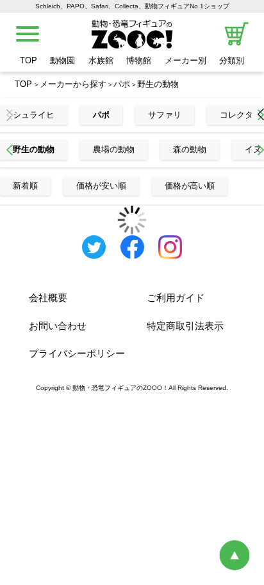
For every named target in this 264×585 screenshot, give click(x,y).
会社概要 (48, 297)
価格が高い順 (190, 186)
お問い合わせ (58, 325)
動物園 (62, 60)
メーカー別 (185, 60)
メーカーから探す (73, 84)
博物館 (138, 60)
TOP (28, 60)
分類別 (231, 60)
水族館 (100, 60)
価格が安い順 (101, 186)
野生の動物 (158, 84)
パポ (121, 84)
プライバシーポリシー (77, 353)
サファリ (164, 115)
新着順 (25, 186)
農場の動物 (114, 149)
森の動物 (189, 149)
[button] (261, 114)
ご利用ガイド (175, 297)
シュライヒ (33, 115)
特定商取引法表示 (185, 325)
